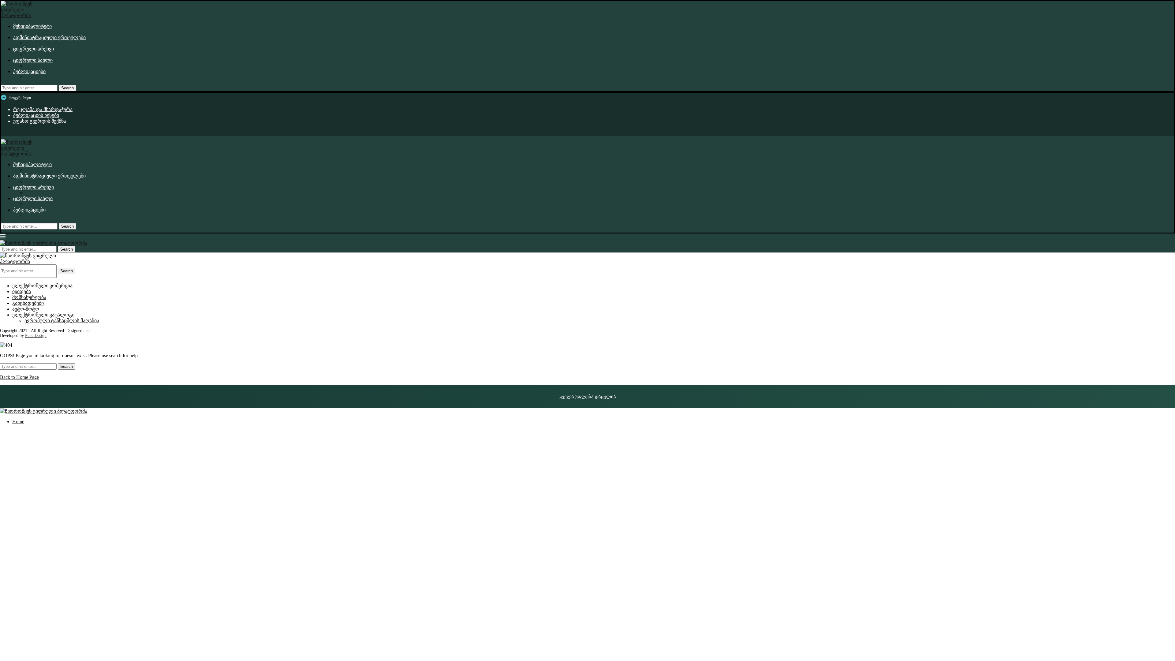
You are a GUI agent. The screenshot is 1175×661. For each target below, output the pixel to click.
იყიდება (21, 291)
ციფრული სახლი (33, 60)
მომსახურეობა (29, 297)
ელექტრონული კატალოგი (43, 314)
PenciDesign (36, 335)
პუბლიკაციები (29, 71)
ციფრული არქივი (33, 48)
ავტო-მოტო (25, 309)
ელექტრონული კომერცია (42, 285)
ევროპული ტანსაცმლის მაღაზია (61, 320)
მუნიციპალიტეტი (32, 26)
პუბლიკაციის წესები (36, 115)
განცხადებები (28, 303)
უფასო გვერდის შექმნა (39, 121)
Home (18, 421)
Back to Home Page (19, 377)
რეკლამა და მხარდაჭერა (43, 109)
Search (67, 88)
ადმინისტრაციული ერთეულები (49, 37)
